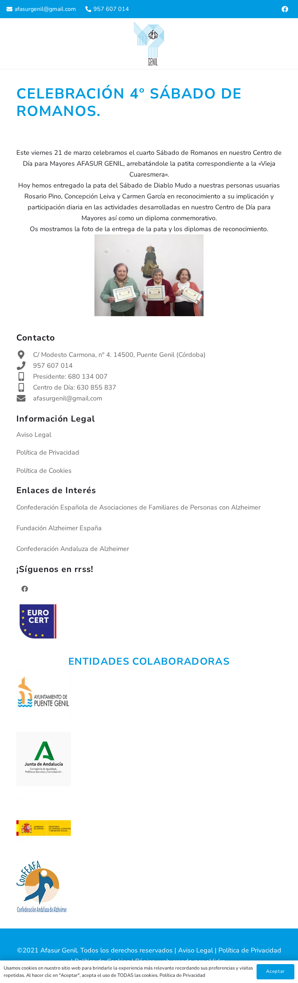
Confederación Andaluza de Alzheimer (72, 548)
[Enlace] (149, 43)
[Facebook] (284, 9)
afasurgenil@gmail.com (67, 398)
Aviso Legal (33, 434)
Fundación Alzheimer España (59, 528)
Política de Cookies (44, 470)
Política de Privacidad (47, 452)
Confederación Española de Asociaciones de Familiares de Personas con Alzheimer (138, 507)
